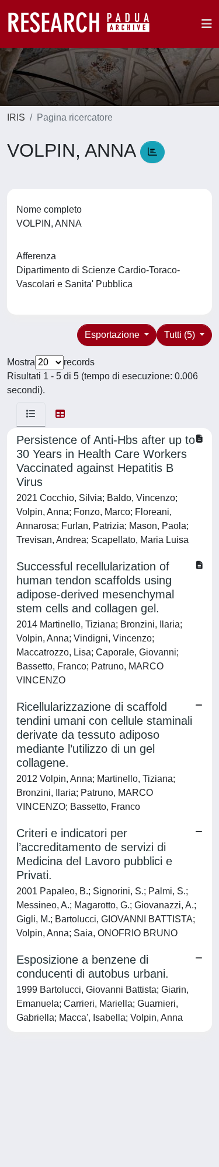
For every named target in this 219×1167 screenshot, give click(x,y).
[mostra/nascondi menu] (206, 24)
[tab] (31, 414)
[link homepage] (84, 24)
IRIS (16, 117)
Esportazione (113, 335)
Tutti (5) (180, 335)
